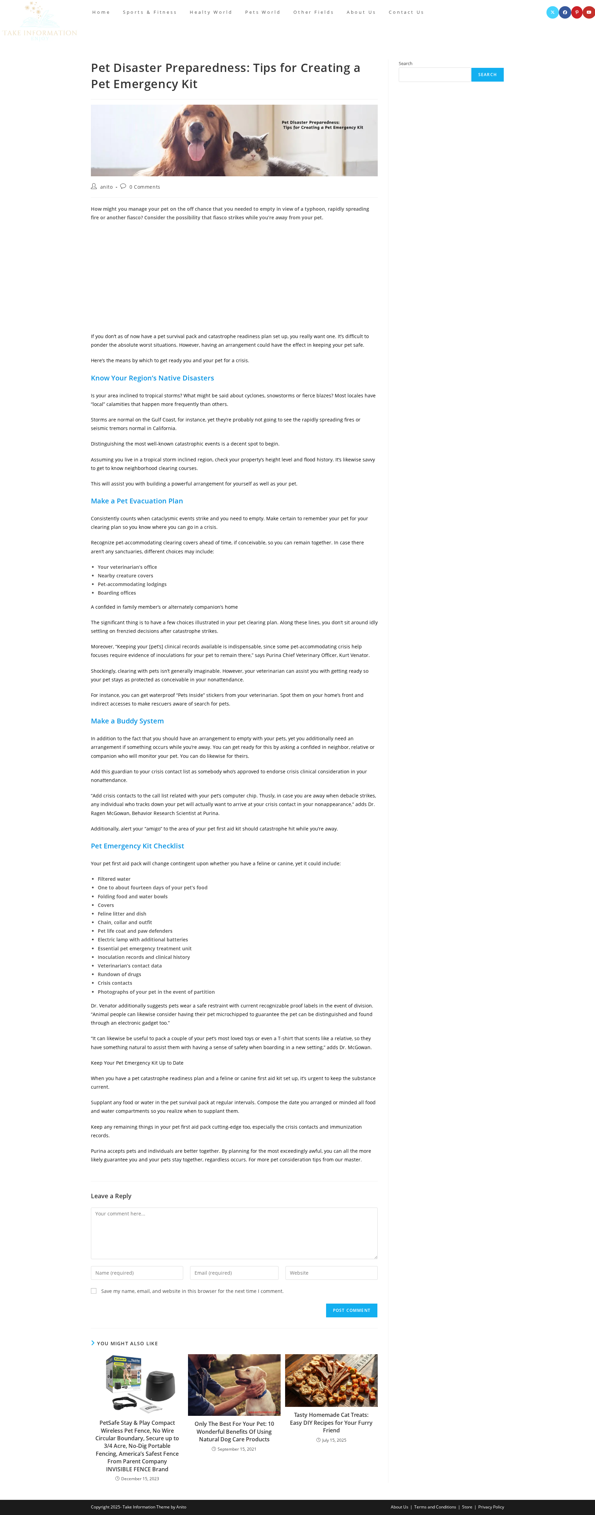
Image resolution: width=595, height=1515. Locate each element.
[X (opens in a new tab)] (552, 12)
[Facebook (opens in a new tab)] (565, 12)
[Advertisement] (234, 277)
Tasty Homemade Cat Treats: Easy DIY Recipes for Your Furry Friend (331, 1422)
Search (406, 63)
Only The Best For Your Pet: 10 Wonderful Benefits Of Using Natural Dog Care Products (234, 1431)
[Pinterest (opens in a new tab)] (577, 12)
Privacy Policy (491, 1507)
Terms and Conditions (435, 1507)
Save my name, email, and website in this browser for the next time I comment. (192, 1291)
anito (106, 187)
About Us (399, 1507)
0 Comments (144, 187)
